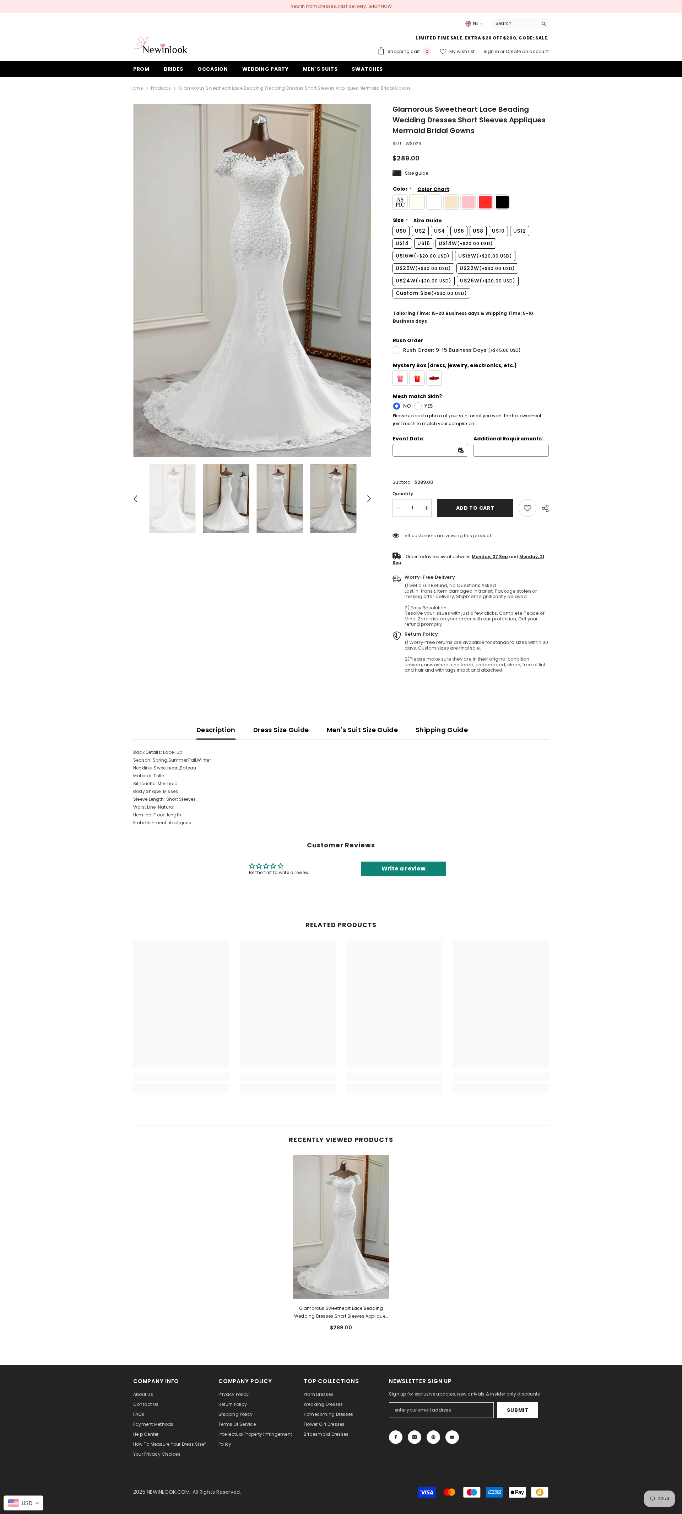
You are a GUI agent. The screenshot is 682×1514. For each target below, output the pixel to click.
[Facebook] (395, 1437)
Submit (517, 1410)
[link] (527, 508)
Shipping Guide (442, 729)
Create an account (527, 51)
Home (136, 88)
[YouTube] (452, 1437)
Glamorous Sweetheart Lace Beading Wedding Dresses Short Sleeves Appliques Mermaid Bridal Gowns (341, 1312)
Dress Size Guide (281, 729)
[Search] (520, 23)
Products (161, 88)
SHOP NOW (380, 6)
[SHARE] (542, 508)
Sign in (491, 51)
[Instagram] (414, 1437)
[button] (135, 498)
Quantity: (403, 494)
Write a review (403, 868)
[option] (252, 280)
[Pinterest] (433, 1437)
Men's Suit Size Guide (362, 729)
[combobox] (515, 23)
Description (216, 729)
